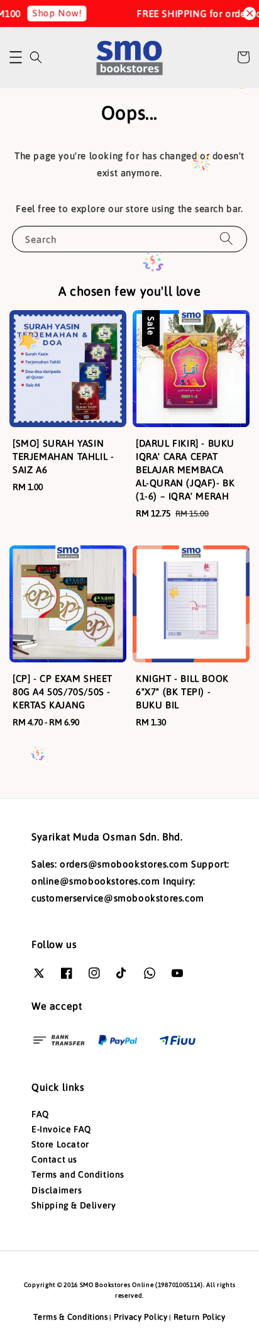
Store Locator (60, 1144)
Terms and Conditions (77, 1174)
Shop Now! (50, 13)
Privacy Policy (141, 1317)
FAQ (40, 1114)
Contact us (54, 1159)
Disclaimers (56, 1190)
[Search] (226, 238)
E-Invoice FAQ (61, 1129)
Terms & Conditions (70, 1317)
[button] (16, 57)
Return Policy (200, 1317)
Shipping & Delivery (73, 1205)
